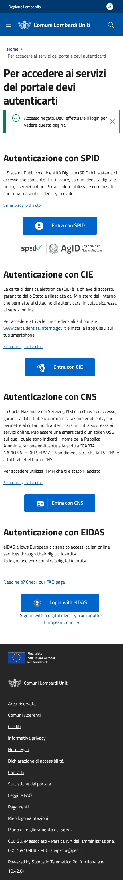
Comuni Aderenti (24, 715)
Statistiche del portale (29, 783)
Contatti (16, 772)
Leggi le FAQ (20, 795)
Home (12, 49)
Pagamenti (18, 806)
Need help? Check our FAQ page (34, 581)
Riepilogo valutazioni (28, 818)
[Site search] (111, 24)
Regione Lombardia (25, 7)
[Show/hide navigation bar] (8, 24)
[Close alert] (112, 121)
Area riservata (22, 703)
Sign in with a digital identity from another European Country (61, 619)
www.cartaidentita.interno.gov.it (34, 328)
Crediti (14, 726)
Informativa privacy (27, 737)
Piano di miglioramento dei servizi (41, 829)
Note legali (18, 749)
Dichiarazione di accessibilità (36, 760)
